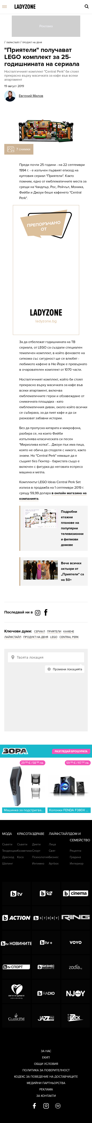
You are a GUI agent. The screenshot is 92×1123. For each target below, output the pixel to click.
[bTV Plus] (46, 942)
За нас (46, 1051)
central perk (69, 637)
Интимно (38, 863)
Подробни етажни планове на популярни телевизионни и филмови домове (72, 528)
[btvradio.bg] (46, 991)
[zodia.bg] (75, 967)
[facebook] (34, 1106)
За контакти (46, 1096)
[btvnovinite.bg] (16, 942)
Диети (36, 844)
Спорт (36, 851)
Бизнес (54, 857)
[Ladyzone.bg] (25, 7)
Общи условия (46, 1064)
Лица (52, 844)
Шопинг (7, 863)
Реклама (46, 1089)
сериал (39, 631)
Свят (52, 851)
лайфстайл (12, 637)
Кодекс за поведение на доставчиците (46, 1076)
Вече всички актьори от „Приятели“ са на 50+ (72, 571)
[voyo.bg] (75, 942)
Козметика (24, 851)
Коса (20, 857)
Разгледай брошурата (71, 751)
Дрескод (8, 857)
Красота (24, 834)
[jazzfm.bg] (46, 1016)
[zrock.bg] (75, 1016)
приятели (54, 631)
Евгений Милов (31, 96)
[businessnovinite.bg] (46, 967)
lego (53, 637)
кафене (68, 631)
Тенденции (9, 851)
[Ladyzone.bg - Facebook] (45, 622)
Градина (75, 857)
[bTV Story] (46, 918)
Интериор (76, 863)
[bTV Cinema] (75, 893)
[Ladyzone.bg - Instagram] (38, 612)
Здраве (38, 834)
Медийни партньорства (46, 1083)
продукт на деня (35, 637)
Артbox (54, 863)
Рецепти (75, 851)
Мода (7, 834)
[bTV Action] (16, 918)
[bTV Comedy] (46, 893)
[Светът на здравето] (16, 991)
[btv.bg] (16, 893)
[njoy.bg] (75, 991)
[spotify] (58, 1106)
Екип (46, 1057)
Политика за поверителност (46, 1070)
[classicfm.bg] (16, 1016)
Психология (40, 857)
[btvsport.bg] (16, 967)
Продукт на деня (32, 42)
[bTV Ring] (75, 918)
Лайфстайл (12, 42)
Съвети (7, 844)
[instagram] (46, 1106)
